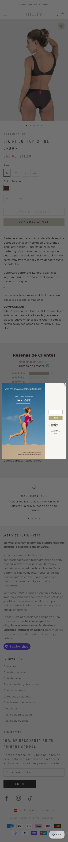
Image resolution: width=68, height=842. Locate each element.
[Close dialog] (64, 384)
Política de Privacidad (54, 431)
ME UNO (55, 418)
